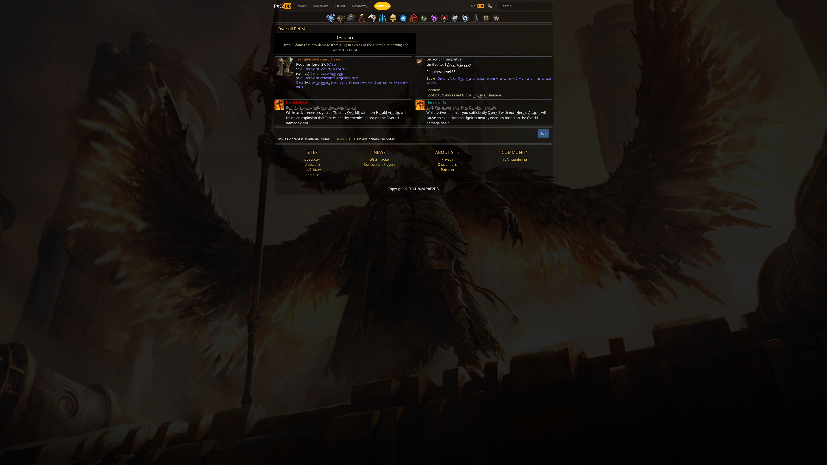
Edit (543, 133)
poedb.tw (312, 159)
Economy (359, 6)
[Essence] (382, 17)
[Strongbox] (372, 17)
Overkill (345, 37)
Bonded (432, 90)
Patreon (382, 6)
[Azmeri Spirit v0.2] (403, 17)
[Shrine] (362, 17)
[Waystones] (351, 17)
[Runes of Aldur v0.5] (331, 17)
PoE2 (282, 6)
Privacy (447, 159)
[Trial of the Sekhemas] (486, 17)
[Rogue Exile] (413, 17)
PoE (477, 6)
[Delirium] (455, 17)
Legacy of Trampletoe (444, 59)
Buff (289, 107)
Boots (431, 79)
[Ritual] (444, 17)
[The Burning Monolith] (475, 17)
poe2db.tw (312, 169)
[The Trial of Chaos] (496, 17)
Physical (480, 95)
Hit (344, 45)
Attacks (394, 112)
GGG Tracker (379, 159)
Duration (335, 107)
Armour (336, 74)
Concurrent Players (379, 164)
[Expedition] (465, 17)
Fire (324, 107)
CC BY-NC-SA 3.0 (343, 139)
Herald (350, 107)
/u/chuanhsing (515, 159)
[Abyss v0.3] (424, 17)
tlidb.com (312, 164)
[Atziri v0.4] (341, 17)
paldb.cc (312, 174)
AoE (316, 107)
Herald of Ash (297, 102)
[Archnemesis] (393, 17)
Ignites (331, 117)
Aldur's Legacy (459, 64)
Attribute (327, 78)
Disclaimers (447, 164)
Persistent (302, 107)
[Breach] (434, 17)
